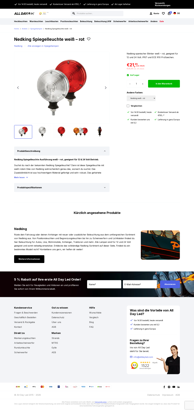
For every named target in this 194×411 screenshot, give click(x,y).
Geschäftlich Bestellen (25, 317)
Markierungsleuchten (25, 338)
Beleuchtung (86, 21)
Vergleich (93, 317)
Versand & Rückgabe (24, 322)
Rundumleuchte (22, 347)
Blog (91, 322)
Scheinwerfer (119, 21)
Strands (55, 338)
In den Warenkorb (164, 84)
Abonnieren (170, 284)
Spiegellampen (36, 29)
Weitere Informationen (29, 259)
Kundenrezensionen (62, 312)
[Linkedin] (178, 386)
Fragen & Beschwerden (26, 312)
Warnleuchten (36, 21)
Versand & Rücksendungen (162, 4)
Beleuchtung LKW (102, 21)
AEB (54, 352)
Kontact (18, 327)
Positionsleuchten (69, 21)
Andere (153, 21)
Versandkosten (101, 402)
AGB (54, 327)
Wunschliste (95, 312)
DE (178, 13)
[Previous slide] (18, 87)
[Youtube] (173, 386)
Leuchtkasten (51, 21)
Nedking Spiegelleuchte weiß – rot (58, 29)
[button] (89, 40)
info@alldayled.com (143, 357)
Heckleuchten (20, 21)
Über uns (56, 322)
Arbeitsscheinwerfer (138, 21)
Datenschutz (58, 317)
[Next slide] (105, 87)
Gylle (54, 347)
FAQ (91, 327)
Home (16, 29)
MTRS (55, 343)
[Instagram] (169, 386)
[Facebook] (164, 386)
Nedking (18, 46)
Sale (162, 21)
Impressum (167, 395)
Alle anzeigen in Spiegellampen (43, 46)
